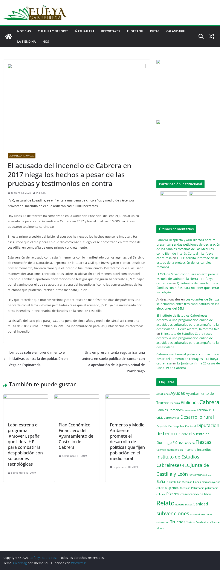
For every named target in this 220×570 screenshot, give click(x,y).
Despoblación (164, 426)
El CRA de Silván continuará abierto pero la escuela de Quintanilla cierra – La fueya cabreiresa (187, 278)
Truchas (177, 521)
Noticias (24, 31)
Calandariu (175, 31)
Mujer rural (172, 488)
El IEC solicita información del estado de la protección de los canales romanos (188, 262)
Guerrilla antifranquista (169, 449)
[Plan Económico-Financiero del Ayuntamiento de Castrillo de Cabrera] (76, 397)
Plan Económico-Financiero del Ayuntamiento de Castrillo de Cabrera (76, 436)
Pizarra (172, 493)
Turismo (191, 522)
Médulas (185, 488)
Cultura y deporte (53, 31)
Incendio (190, 449)
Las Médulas (184, 481)
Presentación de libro (195, 494)
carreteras (189, 410)
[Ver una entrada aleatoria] (211, 36)
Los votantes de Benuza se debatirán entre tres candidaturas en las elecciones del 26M (188, 303)
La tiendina (26, 41)
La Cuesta (171, 481)
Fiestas (203, 441)
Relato (165, 503)
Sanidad (200, 503)
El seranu (135, 31)
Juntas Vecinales (198, 474)
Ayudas (177, 393)
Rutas (154, 31)
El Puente (181, 434)
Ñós (46, 41)
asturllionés (163, 393)
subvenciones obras (201, 514)
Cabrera (209, 402)
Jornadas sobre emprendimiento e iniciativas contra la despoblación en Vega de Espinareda (38, 358)
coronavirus (205, 410)
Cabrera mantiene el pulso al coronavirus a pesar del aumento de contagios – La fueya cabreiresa (187, 358)
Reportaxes (110, 31)
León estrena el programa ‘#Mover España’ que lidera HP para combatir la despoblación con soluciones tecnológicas (25, 444)
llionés (197, 482)
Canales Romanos (169, 410)
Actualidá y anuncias (21, 155)
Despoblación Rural (184, 426)
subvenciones (172, 513)
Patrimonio (197, 487)
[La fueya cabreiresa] (8, 36)
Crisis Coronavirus (167, 418)
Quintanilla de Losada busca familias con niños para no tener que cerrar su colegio (187, 287)
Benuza (175, 403)
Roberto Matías (183, 504)
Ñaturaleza (84, 31)
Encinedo (189, 443)
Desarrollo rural (197, 417)
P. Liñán (41, 193)
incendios (204, 449)
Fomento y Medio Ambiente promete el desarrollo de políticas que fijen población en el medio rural (127, 441)
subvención (162, 522)
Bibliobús (190, 402)
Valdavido (202, 522)
